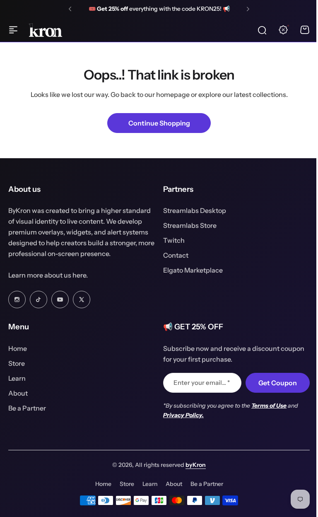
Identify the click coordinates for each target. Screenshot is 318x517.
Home (17, 348)
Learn (17, 378)
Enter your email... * (199, 383)
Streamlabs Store (187, 225)
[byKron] (45, 30)
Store (16, 363)
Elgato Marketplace (190, 270)
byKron (193, 465)
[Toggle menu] (13, 30)
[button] (70, 9)
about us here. (66, 275)
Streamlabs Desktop (191, 210)
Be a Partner (27, 408)
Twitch (171, 240)
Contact (173, 255)
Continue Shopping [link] (159, 123)
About (18, 393)
